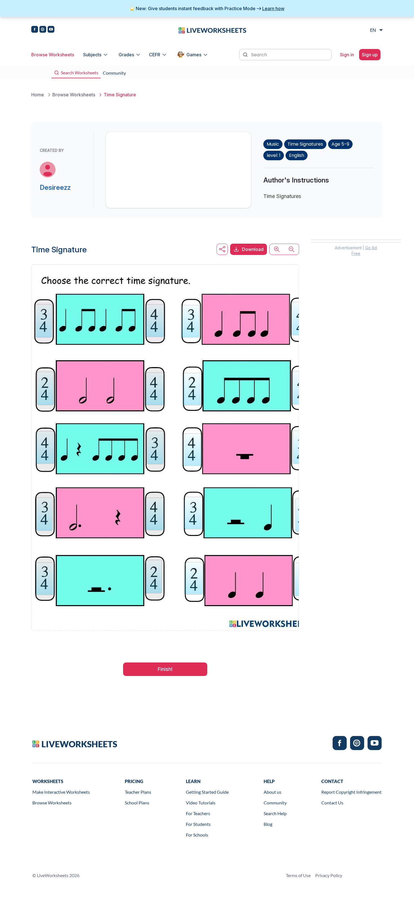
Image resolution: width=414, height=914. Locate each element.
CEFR (154, 54)
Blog (268, 824)
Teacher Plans (138, 792)
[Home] (212, 30)
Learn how (273, 8)
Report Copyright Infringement (351, 792)
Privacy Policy (328, 875)
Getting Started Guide (207, 792)
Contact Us (332, 802)
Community (275, 802)
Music (273, 144)
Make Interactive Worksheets (61, 792)
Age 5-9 (340, 144)
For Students (198, 824)
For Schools (197, 834)
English (296, 155)
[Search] (246, 54)
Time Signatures (305, 144)
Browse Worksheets (52, 54)
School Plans (137, 802)
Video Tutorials (200, 802)
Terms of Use (298, 875)
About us (272, 792)
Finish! (165, 669)
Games (193, 54)
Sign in (347, 54)
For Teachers (198, 813)
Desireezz (55, 187)
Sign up (370, 54)
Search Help (275, 813)
